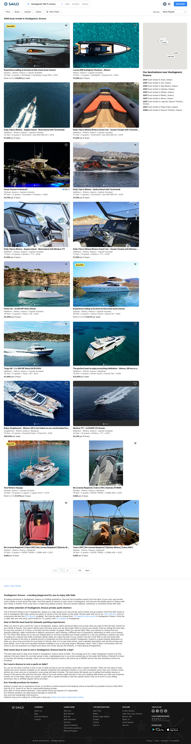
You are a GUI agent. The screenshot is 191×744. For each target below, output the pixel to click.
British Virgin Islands (101, 716)
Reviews (67, 722)
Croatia (96, 719)
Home (6, 586)
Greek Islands (127, 722)
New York (97, 711)
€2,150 (164, 43)
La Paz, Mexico (128, 711)
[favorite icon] (66, 25)
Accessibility (174, 741)
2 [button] (67, 570)
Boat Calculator (70, 719)
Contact (37, 719)
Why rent (67, 711)
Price (8, 12)
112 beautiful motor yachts (84, 616)
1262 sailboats (110, 614)
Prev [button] (55, 570)
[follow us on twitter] (153, 710)
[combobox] (47, 4)
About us (38, 711)
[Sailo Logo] (11, 4)
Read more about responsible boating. (67, 697)
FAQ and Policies (41, 716)
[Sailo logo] (22, 707)
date (67, 4)
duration (75, 4)
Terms (157, 741)
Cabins (39, 12)
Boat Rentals (69, 714)
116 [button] (79, 570)
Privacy (149, 741)
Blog (36, 714)
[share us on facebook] (157, 710)
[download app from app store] (172, 730)
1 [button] (62, 570)
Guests (85, 4)
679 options (30, 616)
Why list (67, 716)
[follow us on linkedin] (165, 710)
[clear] (62, 4)
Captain (27, 12)
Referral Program (70, 731)
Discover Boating (70, 725)
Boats (17, 12)
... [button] (73, 570)
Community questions (72, 728)
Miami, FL (126, 719)
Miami (95, 714)
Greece (96, 722)
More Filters (54, 12)
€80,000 (170, 56)
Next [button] (87, 570)
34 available (61, 618)
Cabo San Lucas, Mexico (132, 714)
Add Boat (180, 4)
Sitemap (164, 741)
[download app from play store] (158, 730)
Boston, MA (127, 716)
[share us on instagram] (161, 710)
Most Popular (168, 12)
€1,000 (175, 53)
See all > (96, 725)
